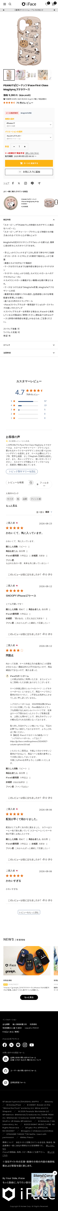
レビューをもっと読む (29, 912)
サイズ (10, 499)
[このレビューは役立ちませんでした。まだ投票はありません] (49, 574)
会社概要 (6, 1024)
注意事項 (7, 353)
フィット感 (36, 499)
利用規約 (33, 1024)
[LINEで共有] (32, 183)
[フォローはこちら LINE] (18, 1045)
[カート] (53, 4)
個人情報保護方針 (20, 1024)
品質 (25, 499)
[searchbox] (17, 482)
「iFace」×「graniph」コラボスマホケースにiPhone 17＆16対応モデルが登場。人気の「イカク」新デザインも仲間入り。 (26, 988)
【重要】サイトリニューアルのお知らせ (29, 10)
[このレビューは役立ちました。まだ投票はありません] (44, 574)
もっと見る (11, 505)
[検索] (10, 4)
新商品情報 (7, 980)
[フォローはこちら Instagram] (25, 183)
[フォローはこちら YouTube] (32, 1045)
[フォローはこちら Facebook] (5, 1045)
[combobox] (44, 512)
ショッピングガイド (32, 1028)
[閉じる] (55, 1173)
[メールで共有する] (39, 183)
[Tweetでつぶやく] (19, 183)
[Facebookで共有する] (13, 183)
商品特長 (7, 219)
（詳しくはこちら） (32, 153)
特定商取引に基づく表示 (12, 1028)
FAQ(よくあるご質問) (11, 1032)
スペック (6, 345)
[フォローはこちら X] (11, 1045)
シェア (6, 183)
